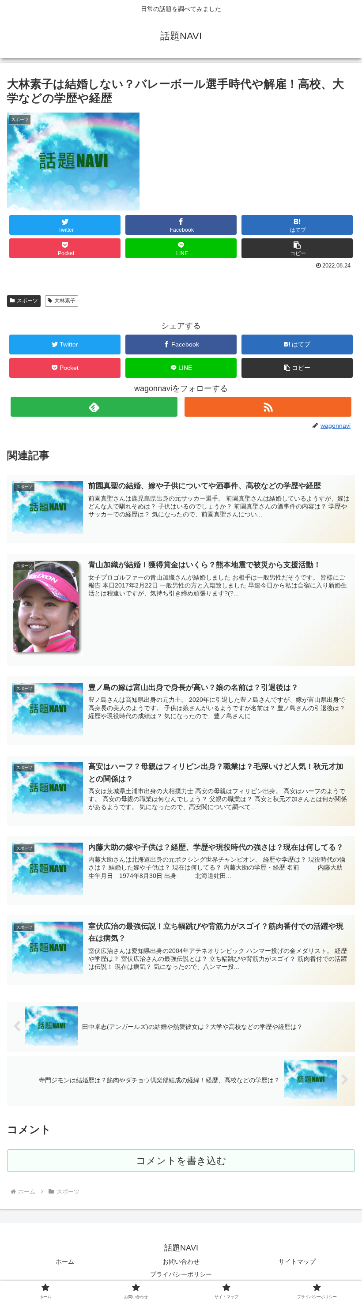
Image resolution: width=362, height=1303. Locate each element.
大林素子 (64, 301)
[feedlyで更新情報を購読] (94, 407)
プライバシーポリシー (181, 1274)
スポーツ (27, 301)
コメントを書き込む (181, 1160)
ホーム (65, 1261)
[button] (297, 248)
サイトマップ (297, 1261)
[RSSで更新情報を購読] (268, 407)
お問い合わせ (181, 1261)
